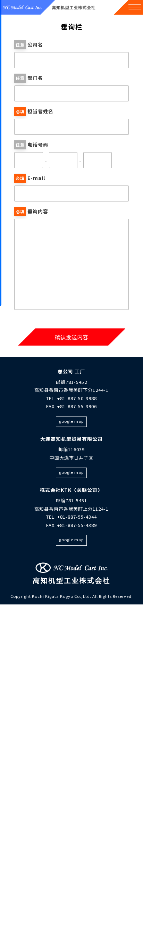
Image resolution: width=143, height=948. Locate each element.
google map (71, 421)
